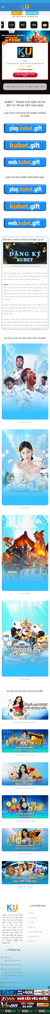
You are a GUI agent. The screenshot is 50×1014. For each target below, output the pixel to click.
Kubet (5, 284)
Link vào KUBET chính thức (26, 75)
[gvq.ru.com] (25, 7)
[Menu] (3, 7)
